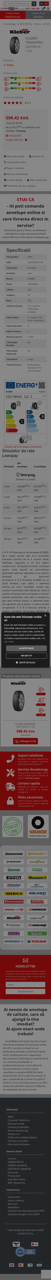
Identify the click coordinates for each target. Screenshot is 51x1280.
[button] (25, 662)
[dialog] (25, 640)
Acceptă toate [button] (26, 648)
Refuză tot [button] (26, 655)
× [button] (45, 616)
